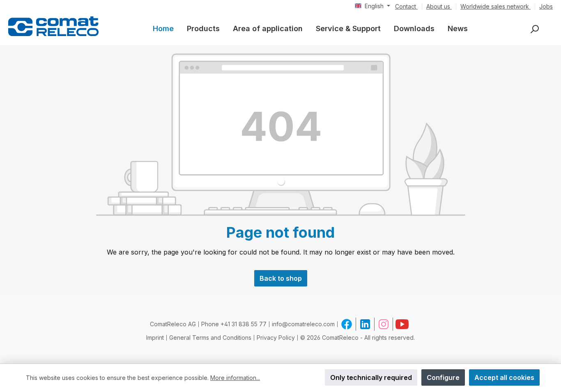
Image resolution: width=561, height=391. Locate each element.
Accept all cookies (504, 377)
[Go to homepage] (53, 26)
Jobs (546, 6)
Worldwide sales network (495, 6)
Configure (443, 377)
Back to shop (281, 278)
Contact (406, 6)
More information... (235, 377)
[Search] (534, 28)
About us (439, 6)
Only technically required (371, 377)
